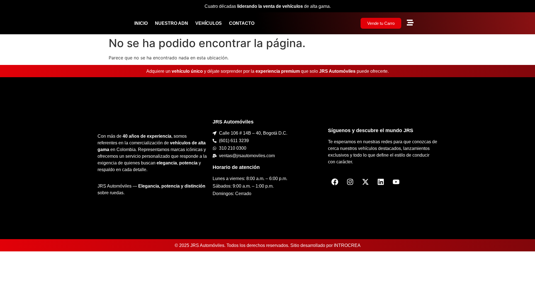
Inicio (141, 23)
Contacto (241, 23)
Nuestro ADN (171, 23)
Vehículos (208, 23)
